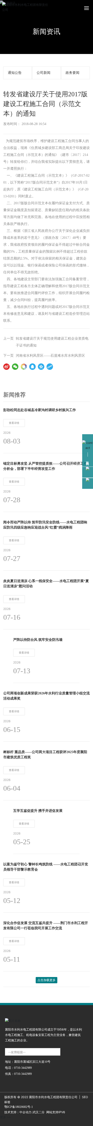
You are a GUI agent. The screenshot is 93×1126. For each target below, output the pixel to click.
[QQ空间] (41, 366)
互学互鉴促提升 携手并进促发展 (38, 810)
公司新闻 (43, 72)
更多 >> (5, 1117)
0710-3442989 (23, 1067)
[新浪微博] (6, 366)
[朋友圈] (24, 366)
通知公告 (15, 72)
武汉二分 (38, 1112)
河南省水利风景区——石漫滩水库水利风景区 (50, 355)
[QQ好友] (32, 366)
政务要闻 (72, 72)
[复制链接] (49, 366)
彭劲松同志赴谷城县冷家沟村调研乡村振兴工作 (39, 410)
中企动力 (25, 1112)
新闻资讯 (46, 31)
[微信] (15, 366)
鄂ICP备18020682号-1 (18, 1107)
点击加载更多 (46, 980)
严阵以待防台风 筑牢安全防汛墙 (38, 639)
